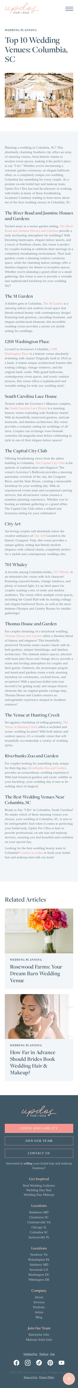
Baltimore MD (39, 1212)
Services (39, 1302)
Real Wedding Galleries (39, 1185)
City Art (39, 535)
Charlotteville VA (39, 1222)
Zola (52, 1354)
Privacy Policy (46, 1377)
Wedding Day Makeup (39, 1194)
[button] (69, 9)
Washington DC (39, 1274)
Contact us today (31, 852)
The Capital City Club (50, 463)
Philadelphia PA (39, 1259)
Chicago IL (39, 1227)
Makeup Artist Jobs (39, 1339)
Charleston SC (39, 1217)
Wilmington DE (38, 1279)
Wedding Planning (21, 30)
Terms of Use (30, 1377)
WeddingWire (30, 1354)
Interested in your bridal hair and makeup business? (39, 1166)
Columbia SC (39, 1232)
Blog (39, 1317)
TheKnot (43, 1354)
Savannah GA (38, 1269)
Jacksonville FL (39, 1237)
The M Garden (53, 303)
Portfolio (39, 1307)
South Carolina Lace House (28, 408)
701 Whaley (61, 572)
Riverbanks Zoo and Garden (47, 768)
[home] (22, 9)
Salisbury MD (39, 1264)
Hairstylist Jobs (39, 1334)
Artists (39, 1312)
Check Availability (39, 1128)
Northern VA (39, 1254)
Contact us (39, 1153)
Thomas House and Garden (23, 636)
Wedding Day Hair (39, 1190)
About (39, 1297)
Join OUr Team (38, 1141)
